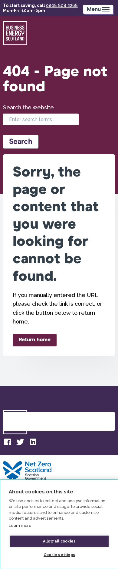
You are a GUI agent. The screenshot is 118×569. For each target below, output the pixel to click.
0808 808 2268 (62, 5)
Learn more (20, 525)
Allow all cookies (59, 541)
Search (20, 141)
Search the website (28, 107)
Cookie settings (59, 555)
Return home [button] (35, 339)
